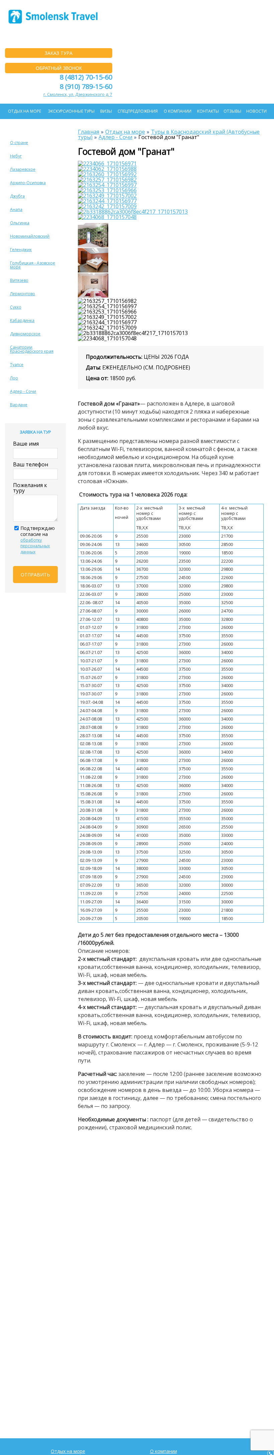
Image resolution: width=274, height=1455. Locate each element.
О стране (19, 142)
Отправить (35, 574)
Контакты (208, 111)
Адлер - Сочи (23, 391)
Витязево (19, 280)
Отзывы (232, 111)
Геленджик (21, 249)
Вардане (18, 405)
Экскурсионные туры (71, 111)
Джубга (17, 196)
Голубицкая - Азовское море (32, 265)
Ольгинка (19, 223)
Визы (106, 111)
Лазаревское (22, 169)
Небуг (16, 156)
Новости (256, 111)
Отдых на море (24, 111)
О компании (177, 111)
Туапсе (16, 364)
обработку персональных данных (35, 546)
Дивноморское (25, 334)
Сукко (15, 307)
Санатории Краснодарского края (31, 349)
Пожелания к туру (30, 487)
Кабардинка (22, 320)
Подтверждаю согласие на (37, 539)
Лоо (14, 378)
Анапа (16, 209)
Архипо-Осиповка (28, 183)
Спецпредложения (138, 111)
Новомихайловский (29, 236)
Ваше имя (26, 443)
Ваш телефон (30, 464)
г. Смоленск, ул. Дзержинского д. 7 (77, 94)
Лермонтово (22, 294)
